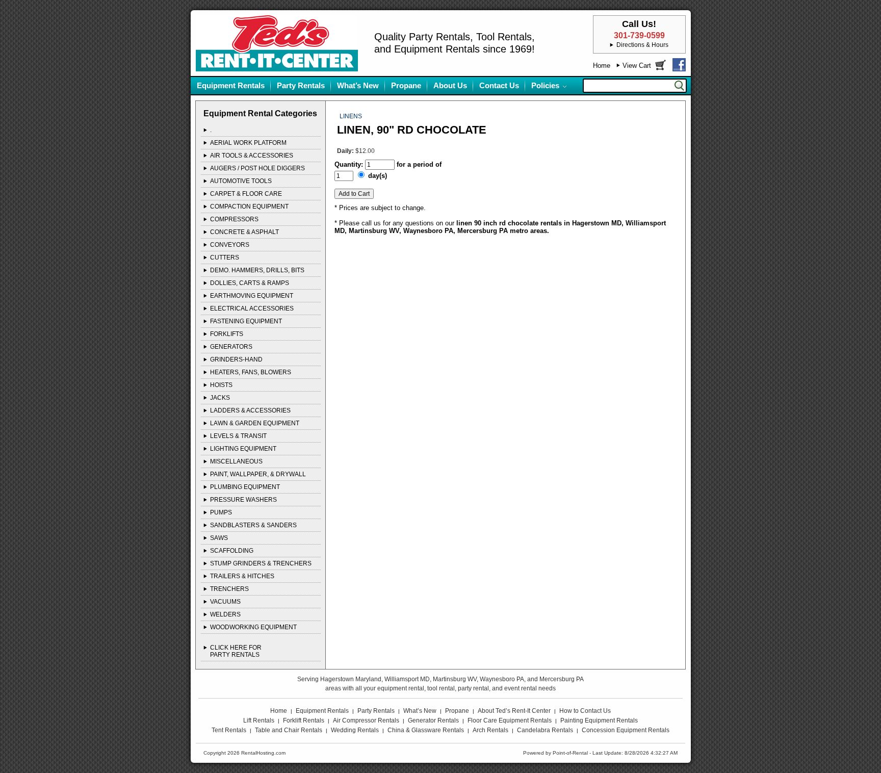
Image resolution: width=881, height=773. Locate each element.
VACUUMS (225, 601)
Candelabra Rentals (545, 730)
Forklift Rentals (303, 720)
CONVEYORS (229, 244)
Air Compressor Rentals (366, 720)
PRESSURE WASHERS (243, 499)
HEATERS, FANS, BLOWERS (250, 372)
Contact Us (499, 85)
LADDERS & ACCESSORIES (250, 410)
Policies (545, 85)
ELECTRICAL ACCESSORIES (252, 308)
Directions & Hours (642, 44)
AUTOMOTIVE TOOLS (241, 181)
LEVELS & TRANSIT (238, 436)
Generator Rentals (433, 720)
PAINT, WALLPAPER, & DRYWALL (258, 474)
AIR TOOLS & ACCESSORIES (251, 155)
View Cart (637, 65)
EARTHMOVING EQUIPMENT (251, 295)
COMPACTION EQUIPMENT (249, 206)
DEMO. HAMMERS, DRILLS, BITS (257, 270)
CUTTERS (224, 257)
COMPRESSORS (234, 219)
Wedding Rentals (355, 730)
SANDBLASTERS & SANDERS (253, 525)
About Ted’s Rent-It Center (514, 710)
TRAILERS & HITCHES (242, 576)
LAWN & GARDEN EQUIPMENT (254, 423)
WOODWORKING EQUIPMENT (253, 627)
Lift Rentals (258, 720)
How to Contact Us (585, 710)
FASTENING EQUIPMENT (246, 321)
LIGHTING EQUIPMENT (243, 448)
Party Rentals (301, 85)
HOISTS (221, 385)
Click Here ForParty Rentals (236, 651)
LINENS (351, 116)
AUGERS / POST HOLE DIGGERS (257, 168)
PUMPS (221, 512)
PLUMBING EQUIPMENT (245, 487)
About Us (450, 85)
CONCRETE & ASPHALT (244, 232)
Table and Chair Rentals (288, 730)
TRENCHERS (229, 588)
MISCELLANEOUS (236, 461)
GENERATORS (231, 346)
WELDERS (225, 614)
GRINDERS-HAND (236, 359)
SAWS (219, 538)
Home (601, 65)
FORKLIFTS (226, 334)
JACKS (220, 397)
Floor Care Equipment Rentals (510, 720)
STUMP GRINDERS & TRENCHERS (261, 563)
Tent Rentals (229, 730)
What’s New (358, 85)
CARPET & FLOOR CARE (246, 193)
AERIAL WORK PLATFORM (248, 142)
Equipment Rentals (231, 85)
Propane (406, 85)
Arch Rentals (490, 730)
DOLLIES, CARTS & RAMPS (249, 283)
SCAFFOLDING (231, 550)
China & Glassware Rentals (425, 730)
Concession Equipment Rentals (625, 730)
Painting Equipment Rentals (599, 720)
